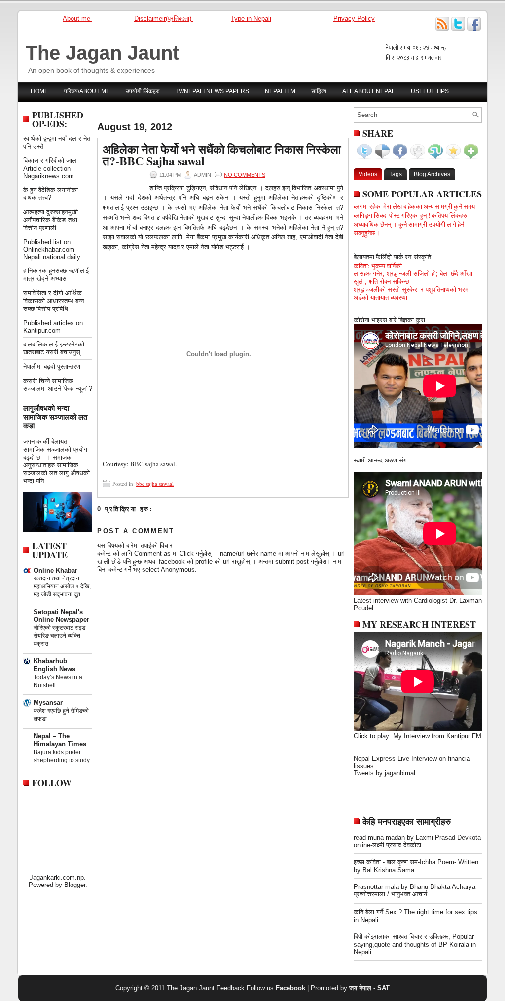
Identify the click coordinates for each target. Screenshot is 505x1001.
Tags (395, 174)
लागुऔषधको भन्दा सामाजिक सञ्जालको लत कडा (55, 417)
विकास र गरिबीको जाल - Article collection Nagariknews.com (51, 168)
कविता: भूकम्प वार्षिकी (378, 265)
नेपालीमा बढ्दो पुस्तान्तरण (51, 366)
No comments (244, 175)
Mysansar (48, 702)
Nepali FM (280, 91)
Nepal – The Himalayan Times (60, 740)
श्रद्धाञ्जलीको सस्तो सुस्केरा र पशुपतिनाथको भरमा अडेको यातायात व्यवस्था (412, 293)
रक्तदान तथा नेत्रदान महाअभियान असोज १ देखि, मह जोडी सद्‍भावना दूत (62, 586)
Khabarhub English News (54, 665)
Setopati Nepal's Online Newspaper (61, 615)
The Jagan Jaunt (102, 53)
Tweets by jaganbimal (384, 773)
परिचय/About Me (87, 91)
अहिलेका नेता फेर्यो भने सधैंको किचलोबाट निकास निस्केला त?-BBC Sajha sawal (222, 155)
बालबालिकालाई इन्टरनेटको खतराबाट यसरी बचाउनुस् (53, 348)
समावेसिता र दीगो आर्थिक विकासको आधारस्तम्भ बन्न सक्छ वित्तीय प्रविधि (53, 300)
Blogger (74, 884)
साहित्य (318, 91)
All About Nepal (368, 91)
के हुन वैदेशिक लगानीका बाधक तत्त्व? (50, 193)
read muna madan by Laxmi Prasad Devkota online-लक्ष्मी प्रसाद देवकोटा (417, 841)
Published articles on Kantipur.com (53, 326)
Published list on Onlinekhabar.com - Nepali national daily (51, 249)
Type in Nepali (251, 18)
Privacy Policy (354, 18)
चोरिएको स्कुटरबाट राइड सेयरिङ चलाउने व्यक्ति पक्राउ (59, 635)
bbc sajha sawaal (155, 483)
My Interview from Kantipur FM (437, 736)
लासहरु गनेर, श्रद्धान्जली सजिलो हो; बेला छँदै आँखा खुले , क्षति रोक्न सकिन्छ (413, 277)
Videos (368, 174)
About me (77, 18)
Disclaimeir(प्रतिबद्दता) (163, 18)
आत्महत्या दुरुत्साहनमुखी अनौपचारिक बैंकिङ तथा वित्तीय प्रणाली (50, 219)
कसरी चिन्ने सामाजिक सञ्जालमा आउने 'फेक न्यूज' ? (57, 384)
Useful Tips (430, 91)
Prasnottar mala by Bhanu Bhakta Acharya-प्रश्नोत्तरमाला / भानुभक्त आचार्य (415, 890)
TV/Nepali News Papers (212, 91)
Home (39, 91)
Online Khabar (55, 570)
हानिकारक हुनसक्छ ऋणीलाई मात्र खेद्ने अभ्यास (56, 274)
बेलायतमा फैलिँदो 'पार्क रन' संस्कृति (392, 256)
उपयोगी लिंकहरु (142, 91)
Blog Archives (432, 174)
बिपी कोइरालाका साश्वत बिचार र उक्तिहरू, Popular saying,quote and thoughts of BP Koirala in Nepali (415, 944)
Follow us (260, 988)
